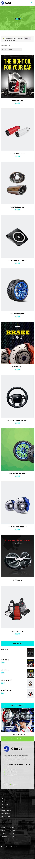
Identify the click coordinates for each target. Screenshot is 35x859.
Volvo (3, 833)
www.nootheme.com (11, 775)
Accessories (17, 100)
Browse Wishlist (28, 79)
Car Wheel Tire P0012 (17, 260)
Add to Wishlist (28, 132)
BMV (3, 830)
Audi (3, 827)
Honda (13, 827)
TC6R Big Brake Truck (18, 473)
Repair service (6, 813)
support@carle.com (11, 772)
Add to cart (11, 79)
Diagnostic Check (17, 735)
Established (17, 367)
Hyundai (14, 836)
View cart (27, 38)
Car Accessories (17, 207)
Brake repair (5, 801)
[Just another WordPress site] (6, 3)
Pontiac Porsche (6, 810)
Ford (13, 833)
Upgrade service (6, 816)
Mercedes (4, 836)
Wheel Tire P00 (17, 631)
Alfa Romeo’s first (17, 153)
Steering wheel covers (17, 420)
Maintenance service (7, 807)
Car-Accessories (17, 314)
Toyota (13, 830)
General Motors (6, 804)
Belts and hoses (6, 799)
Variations (17, 580)
